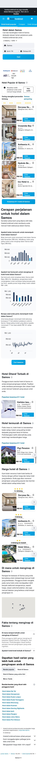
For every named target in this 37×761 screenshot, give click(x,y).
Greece (13, 753)
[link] (18, 201)
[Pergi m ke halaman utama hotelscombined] (15, 19)
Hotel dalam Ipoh (8, 711)
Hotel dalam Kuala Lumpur (11, 697)
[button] (34, 11)
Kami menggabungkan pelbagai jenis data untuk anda (16, 740)
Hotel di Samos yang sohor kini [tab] (14, 674)
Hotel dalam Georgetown (11, 694)
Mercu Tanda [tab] (7, 679)
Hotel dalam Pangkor (9, 714)
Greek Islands (26, 753)
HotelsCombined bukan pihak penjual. (17, 736)
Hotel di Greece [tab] (23, 669)
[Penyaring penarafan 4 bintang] (18, 103)
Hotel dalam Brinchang (10, 703)
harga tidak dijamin (24, 730)
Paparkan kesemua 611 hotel (13, 397)
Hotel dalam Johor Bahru (11, 717)
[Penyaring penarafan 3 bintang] (11, 103)
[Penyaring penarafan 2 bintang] (4, 103)
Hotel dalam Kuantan (9, 705)
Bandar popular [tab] (8, 669)
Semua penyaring (28, 97)
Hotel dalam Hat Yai (9, 691)
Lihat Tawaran (27, 120)
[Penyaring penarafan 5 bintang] (28, 103)
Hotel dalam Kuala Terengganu (13, 700)
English (16, 14)
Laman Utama (4, 753)
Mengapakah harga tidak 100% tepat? (17, 744)
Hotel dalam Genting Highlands (13, 708)
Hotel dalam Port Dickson (11, 720)
